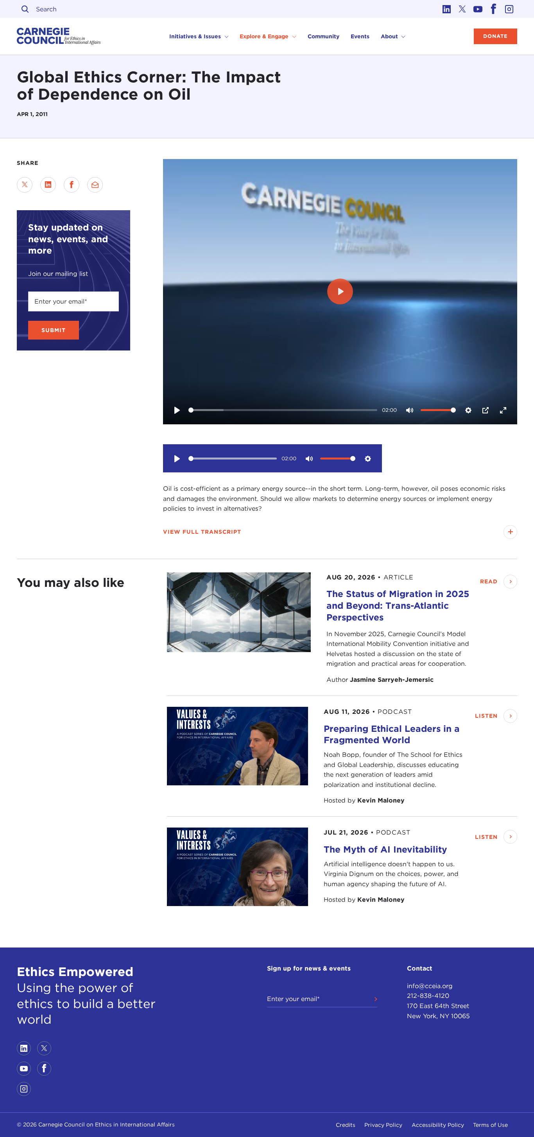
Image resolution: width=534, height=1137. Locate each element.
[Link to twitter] (462, 9)
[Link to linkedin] (447, 9)
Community (323, 36)
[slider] (283, 410)
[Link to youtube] (478, 9)
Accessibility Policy (438, 1125)
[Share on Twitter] (24, 185)
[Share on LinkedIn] (48, 185)
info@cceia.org (430, 986)
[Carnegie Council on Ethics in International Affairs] (59, 36)
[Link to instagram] (509, 9)
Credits (345, 1125)
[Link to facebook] (494, 9)
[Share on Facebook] (71, 185)
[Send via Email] (95, 185)
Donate (495, 36)
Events (360, 36)
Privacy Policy (383, 1125)
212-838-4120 (428, 995)
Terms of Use (490, 1125)
